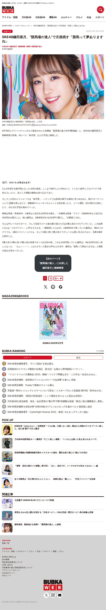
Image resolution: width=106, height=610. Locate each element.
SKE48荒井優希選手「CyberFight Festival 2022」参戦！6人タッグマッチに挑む (47, 412)
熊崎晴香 (22, 46)
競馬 (29, 46)
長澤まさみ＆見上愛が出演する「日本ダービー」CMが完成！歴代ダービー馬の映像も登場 (53, 512)
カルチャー (21, 551)
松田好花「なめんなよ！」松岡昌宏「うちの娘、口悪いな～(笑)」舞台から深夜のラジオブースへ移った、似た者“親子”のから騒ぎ (58, 427)
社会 (38, 551)
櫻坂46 (53, 17)
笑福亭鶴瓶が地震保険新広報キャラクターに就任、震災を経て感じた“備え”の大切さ (51, 452)
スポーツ (7, 31)
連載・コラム (58, 551)
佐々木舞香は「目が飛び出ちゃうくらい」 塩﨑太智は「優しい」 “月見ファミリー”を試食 (54, 479)
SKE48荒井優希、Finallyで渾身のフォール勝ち (30, 385)
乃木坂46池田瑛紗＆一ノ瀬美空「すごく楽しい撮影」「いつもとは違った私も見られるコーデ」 (56, 439)
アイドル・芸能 (8, 551)
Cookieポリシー (8, 573)
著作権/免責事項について (12, 562)
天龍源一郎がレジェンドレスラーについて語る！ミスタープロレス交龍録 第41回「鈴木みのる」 (55, 390)
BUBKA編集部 (7, 49)
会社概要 (5, 559)
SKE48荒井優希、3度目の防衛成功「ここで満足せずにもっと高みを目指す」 (45, 395)
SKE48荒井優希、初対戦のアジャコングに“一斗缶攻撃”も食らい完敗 (41, 379)
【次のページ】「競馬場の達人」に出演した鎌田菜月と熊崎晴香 (53, 263)
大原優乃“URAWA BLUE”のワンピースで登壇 (34, 500)
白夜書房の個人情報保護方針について (17, 567)
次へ (57, 278)
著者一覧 (5, 543)
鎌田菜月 (13, 46)
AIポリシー (6, 575)
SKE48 (6, 46)
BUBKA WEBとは (9, 557)
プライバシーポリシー (11, 570)
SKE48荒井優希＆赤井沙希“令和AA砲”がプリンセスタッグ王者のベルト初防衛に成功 (49, 406)
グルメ (31, 551)
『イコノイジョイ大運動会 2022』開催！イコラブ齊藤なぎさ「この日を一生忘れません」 (52, 374)
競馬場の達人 (37, 46)
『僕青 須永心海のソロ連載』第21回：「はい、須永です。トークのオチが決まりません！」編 (56, 466)
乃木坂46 (26, 17)
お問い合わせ (7, 565)
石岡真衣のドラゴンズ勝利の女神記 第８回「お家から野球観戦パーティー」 (46, 369)
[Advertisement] (53, 159)
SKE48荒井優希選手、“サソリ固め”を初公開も (30, 363)
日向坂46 (40, 17)
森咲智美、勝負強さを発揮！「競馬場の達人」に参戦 (37, 524)
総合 (78, 357)
